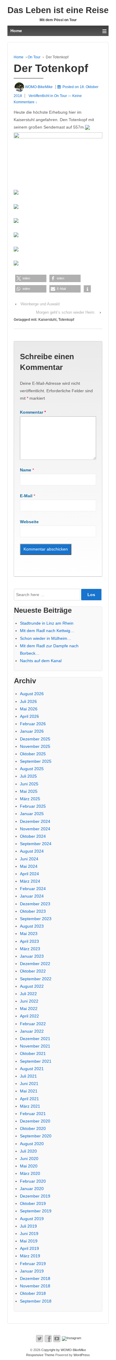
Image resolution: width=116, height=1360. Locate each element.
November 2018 (35, 1286)
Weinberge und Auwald (40, 304)
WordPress (81, 1355)
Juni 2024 (29, 858)
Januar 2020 (32, 1188)
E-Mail (26, 495)
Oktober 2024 (33, 836)
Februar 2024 (33, 888)
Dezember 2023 (35, 903)
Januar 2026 (32, 731)
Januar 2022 (32, 1031)
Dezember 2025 (35, 739)
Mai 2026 (28, 708)
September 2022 (35, 978)
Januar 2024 (32, 896)
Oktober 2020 (33, 1128)
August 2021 (32, 1068)
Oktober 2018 (33, 1293)
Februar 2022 (33, 1023)
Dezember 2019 (35, 1196)
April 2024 (29, 873)
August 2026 (32, 693)
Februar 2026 (33, 723)
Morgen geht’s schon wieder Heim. (65, 312)
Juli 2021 (28, 1076)
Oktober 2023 (33, 911)
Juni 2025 (29, 783)
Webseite (29, 521)
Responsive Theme (40, 1355)
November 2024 (35, 828)
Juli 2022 (28, 993)
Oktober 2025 (33, 753)
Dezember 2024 (35, 821)
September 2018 (35, 1301)
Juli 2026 (28, 701)
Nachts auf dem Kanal (41, 660)
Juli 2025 (28, 776)
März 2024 (30, 881)
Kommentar (33, 412)
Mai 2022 (28, 1008)
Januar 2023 (32, 956)
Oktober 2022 (33, 971)
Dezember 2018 (35, 1278)
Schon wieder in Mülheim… (45, 638)
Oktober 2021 (33, 1053)
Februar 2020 (33, 1181)
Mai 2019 (28, 1241)
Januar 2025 (32, 813)
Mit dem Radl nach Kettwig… (47, 630)
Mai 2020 (28, 1166)
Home (18, 57)
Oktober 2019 (33, 1203)
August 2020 (32, 1143)
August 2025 (32, 768)
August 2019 (32, 1218)
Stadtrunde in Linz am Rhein (46, 623)
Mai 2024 (28, 866)
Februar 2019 (33, 1263)
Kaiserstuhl (47, 320)
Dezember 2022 (35, 963)
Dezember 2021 (35, 1038)
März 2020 (30, 1173)
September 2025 (35, 761)
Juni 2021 (29, 1083)
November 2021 (35, 1046)
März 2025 (30, 798)
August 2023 (32, 926)
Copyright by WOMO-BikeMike (63, 1350)
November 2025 (35, 746)
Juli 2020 (28, 1151)
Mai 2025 (28, 791)
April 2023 (29, 941)
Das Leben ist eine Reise (58, 10)
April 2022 (29, 1016)
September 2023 (35, 918)
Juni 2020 (29, 1158)
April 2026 (29, 716)
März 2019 (30, 1255)
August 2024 (32, 851)
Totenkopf (66, 320)
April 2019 (29, 1248)
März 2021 (30, 1106)
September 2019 (35, 1211)
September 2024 (35, 843)
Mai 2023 (28, 933)
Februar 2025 (33, 806)
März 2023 (30, 948)
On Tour (34, 57)
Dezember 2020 (35, 1121)
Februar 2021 (33, 1113)
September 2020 (35, 1136)
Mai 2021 (28, 1091)
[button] (30, 278)
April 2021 (29, 1098)
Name (25, 470)
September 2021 (35, 1061)
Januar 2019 (32, 1271)
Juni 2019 (29, 1233)
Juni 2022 (29, 1001)
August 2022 (32, 986)
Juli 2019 (28, 1226)
